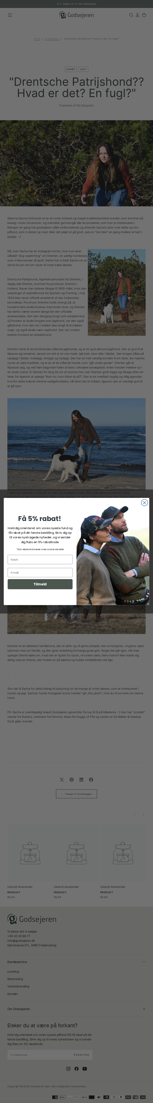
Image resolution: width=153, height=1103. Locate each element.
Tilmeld (40, 584)
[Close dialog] (144, 502)
